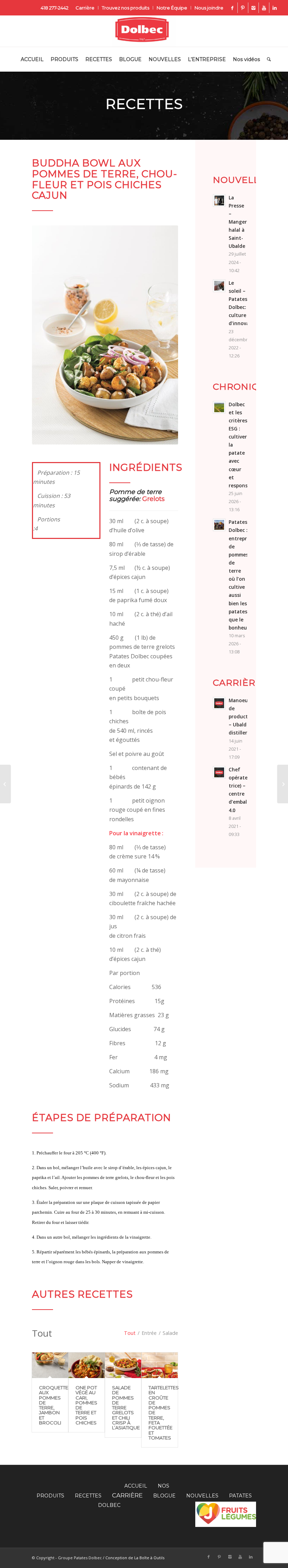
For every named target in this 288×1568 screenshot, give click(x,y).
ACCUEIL (135, 1486)
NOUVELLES (202, 1496)
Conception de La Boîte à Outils (134, 1557)
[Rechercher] (267, 59)
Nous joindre (209, 8)
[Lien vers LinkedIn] (274, 7)
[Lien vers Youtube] (264, 7)
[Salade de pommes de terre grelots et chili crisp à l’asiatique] (123, 1365)
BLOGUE (164, 1496)
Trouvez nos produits (125, 8)
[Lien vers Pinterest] (243, 7)
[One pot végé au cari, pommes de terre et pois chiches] (86, 1365)
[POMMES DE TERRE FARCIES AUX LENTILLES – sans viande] (5, 784)
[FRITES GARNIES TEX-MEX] (282, 784)
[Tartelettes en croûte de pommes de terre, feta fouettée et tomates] (160, 1365)
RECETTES (88, 1496)
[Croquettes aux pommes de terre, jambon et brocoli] (50, 1365)
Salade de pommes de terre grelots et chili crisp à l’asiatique (126, 1407)
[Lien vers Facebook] (232, 7)
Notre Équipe (172, 8)
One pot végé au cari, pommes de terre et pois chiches (86, 1405)
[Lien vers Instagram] (253, 7)
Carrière (85, 8)
